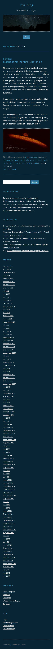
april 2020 (7, 331)
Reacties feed (8, 625)
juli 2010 (6, 570)
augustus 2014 (8, 443)
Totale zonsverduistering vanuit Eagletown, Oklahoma (24, 201)
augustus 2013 (8, 467)
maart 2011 (7, 545)
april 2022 (7, 297)
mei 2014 (6, 452)
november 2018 (9, 365)
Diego (5, 244)
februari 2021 (8, 316)
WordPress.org (9, 629)
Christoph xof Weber (11, 226)
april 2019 (7, 359)
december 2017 (9, 374)
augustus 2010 (8, 567)
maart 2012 (7, 511)
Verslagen (7, 598)
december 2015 (9, 412)
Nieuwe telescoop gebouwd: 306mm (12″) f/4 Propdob (27, 250)
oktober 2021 (8, 303)
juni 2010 (6, 573)
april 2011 (7, 542)
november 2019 (9, 347)
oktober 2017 (8, 381)
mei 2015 (6, 418)
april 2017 (7, 390)
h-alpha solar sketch (27, 160)
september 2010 (9, 563)
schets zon (37, 163)
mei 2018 (6, 371)
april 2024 (7, 269)
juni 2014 (6, 449)
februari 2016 (8, 405)
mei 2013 (6, 474)
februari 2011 (8, 548)
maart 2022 (7, 300)
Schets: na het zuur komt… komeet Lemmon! (20, 198)
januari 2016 (8, 409)
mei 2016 (6, 402)
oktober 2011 (8, 526)
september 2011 (9, 529)
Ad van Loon (8, 238)
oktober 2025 (8, 266)
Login (5, 619)
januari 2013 (8, 483)
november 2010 (9, 557)
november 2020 (9, 322)
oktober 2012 (8, 492)
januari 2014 (8, 461)
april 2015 (7, 421)
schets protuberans (24, 163)
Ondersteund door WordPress (14, 644)
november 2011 (9, 523)
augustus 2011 (8, 532)
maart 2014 (7, 455)
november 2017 (9, 378)
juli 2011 (6, 536)
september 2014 (9, 440)
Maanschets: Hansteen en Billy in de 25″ (18, 210)
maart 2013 (7, 480)
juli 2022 (6, 291)
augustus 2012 (8, 498)
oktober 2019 (8, 350)
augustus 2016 (8, 396)
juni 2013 (6, 471)
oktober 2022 (8, 288)
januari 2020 (8, 340)
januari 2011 (8, 551)
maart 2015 (7, 424)
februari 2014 (8, 458)
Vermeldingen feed (10, 622)
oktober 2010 (8, 560)
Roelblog (26, 5)
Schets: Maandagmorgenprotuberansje (22, 60)
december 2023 (9, 272)
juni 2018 (6, 368)
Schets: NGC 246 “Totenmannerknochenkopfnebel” (23, 207)
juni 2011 (6, 539)
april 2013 (7, 477)
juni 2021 (6, 309)
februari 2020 (8, 337)
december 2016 (9, 393)
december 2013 (9, 464)
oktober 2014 (8, 436)
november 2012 (9, 489)
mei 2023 (6, 275)
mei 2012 (6, 508)
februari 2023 (8, 278)
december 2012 (9, 486)
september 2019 (9, 353)
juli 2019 (6, 356)
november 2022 (9, 285)
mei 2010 (6, 576)
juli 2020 (6, 325)
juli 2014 (6, 446)
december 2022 (9, 281)
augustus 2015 (8, 415)
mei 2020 (6, 328)
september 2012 (9, 495)
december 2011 (9, 520)
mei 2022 (6, 294)
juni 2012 (6, 505)
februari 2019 (8, 362)
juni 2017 (6, 387)
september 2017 (9, 384)
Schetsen (6, 594)
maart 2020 (7, 334)
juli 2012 (6, 502)
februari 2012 (8, 514)
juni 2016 (6, 399)
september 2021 (9, 306)
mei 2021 (6, 312)
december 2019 (9, 343)
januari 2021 (8, 319)
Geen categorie (31, 157)
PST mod (12, 163)
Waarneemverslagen (11, 601)
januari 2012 (8, 517)
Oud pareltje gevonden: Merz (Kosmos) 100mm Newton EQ (25, 204)
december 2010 (9, 554)
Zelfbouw (7, 604)
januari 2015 (8, 427)
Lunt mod (39, 160)
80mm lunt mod (12, 160)
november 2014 (9, 433)
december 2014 (9, 430)
